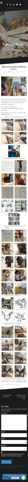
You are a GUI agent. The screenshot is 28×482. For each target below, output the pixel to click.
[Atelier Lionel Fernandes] (14, 30)
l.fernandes (18, 72)
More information (16, 476)
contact (3, 381)
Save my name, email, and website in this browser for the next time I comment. (12, 455)
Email (3, 439)
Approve (15, 478)
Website (3, 445)
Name (3, 432)
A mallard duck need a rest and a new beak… (20, 396)
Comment (4, 413)
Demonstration (12, 384)
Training (6, 384)
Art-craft (18, 384)
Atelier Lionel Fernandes (14, 44)
